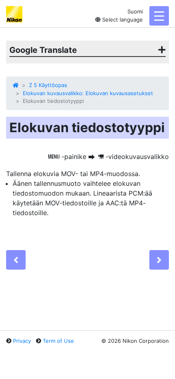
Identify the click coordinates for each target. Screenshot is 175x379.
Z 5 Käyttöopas (48, 85)
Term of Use (58, 341)
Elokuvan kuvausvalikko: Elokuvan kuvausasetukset (88, 93)
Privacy (22, 341)
